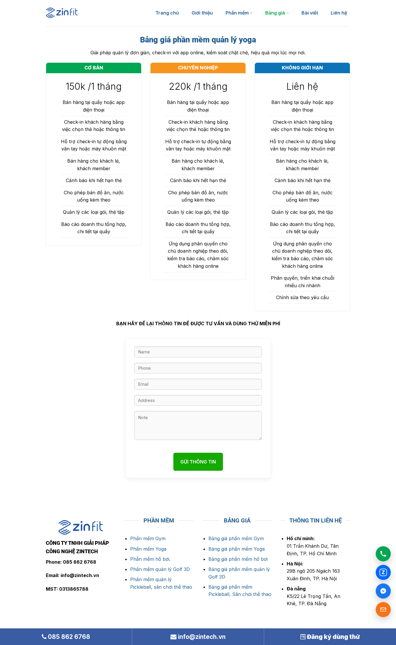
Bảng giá (275, 13)
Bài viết (309, 13)
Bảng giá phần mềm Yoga (237, 549)
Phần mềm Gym (148, 538)
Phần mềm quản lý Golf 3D (160, 569)
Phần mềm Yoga (148, 549)
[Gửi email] (383, 609)
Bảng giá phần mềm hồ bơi (238, 559)
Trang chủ (167, 13)
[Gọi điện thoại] (383, 553)
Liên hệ (339, 13)
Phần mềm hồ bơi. (150, 559)
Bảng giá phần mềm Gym (236, 538)
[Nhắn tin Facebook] (383, 591)
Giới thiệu (202, 13)
